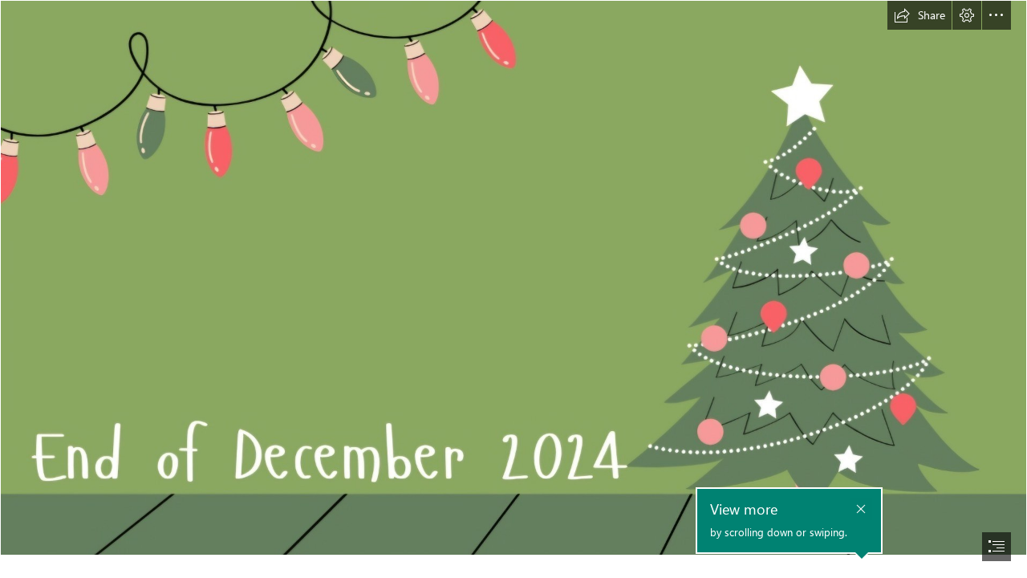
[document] (513, 289)
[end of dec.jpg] (513, 278)
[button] (919, 15)
